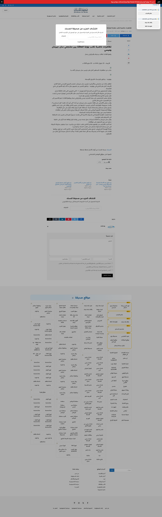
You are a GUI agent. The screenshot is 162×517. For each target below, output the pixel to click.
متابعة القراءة (81, 42)
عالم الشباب (148, 13)
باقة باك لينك (148, 22)
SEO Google (148, 26)
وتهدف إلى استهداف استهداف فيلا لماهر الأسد (139, 2)
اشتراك (63, 36)
